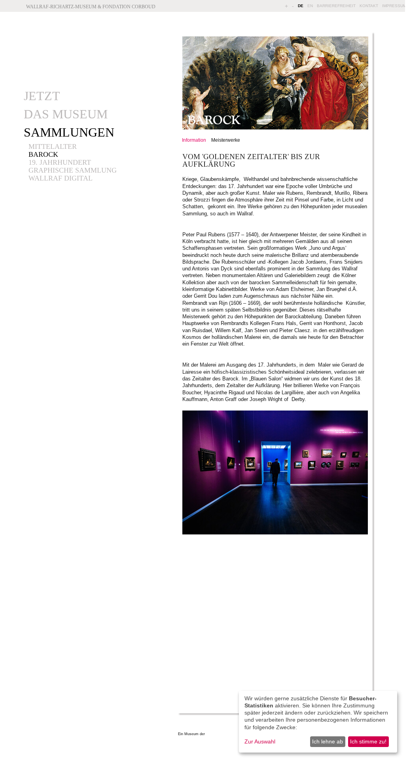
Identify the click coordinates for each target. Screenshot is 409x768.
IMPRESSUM (394, 6)
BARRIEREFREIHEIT (336, 6)
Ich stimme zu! (368, 741)
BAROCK (43, 154)
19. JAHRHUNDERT (59, 162)
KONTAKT (369, 6)
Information (194, 140)
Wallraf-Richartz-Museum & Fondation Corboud (90, 7)
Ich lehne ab (327, 741)
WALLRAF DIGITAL (60, 178)
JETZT (42, 96)
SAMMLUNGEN (69, 132)
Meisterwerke (225, 140)
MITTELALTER (52, 146)
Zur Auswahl (259, 741)
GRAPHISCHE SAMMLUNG (72, 170)
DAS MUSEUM (66, 114)
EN (310, 6)
